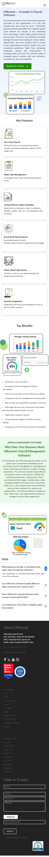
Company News (10, 739)
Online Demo (9, 746)
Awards (7, 727)
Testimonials (8, 772)
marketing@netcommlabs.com (15, 652)
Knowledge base (10, 715)
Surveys (7, 742)
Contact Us (8, 768)
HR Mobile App (10, 701)
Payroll (6, 704)
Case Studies (9, 690)
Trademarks (8, 757)
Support (7, 753)
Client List (8, 750)
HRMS (6, 697)
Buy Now (7, 761)
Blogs (6, 712)
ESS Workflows (10, 719)
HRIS (5, 693)
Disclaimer (8, 764)
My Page (7, 708)
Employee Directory (12, 723)
